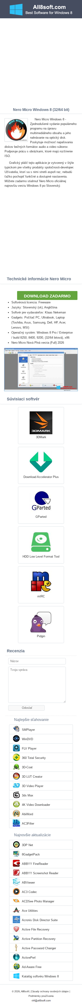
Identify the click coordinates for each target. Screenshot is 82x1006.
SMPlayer (28, 729)
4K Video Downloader (36, 804)
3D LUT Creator (32, 776)
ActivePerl (29, 957)
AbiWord (27, 814)
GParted (41, 516)
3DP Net (27, 845)
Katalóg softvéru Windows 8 (40, 976)
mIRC (41, 596)
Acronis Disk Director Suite (40, 920)
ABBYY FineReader (35, 864)
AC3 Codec (29, 892)
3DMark (41, 437)
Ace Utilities (30, 910)
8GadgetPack (31, 854)
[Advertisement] (41, 62)
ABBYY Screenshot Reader (40, 873)
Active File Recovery (35, 929)
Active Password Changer (39, 948)
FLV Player (29, 748)
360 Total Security (34, 758)
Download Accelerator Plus (41, 477)
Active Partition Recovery (39, 939)
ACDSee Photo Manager (38, 901)
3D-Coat (27, 767)
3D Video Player (32, 786)
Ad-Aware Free (31, 967)
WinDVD (27, 739)
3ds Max (27, 795)
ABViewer (28, 882)
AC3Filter (28, 823)
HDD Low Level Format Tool (41, 556)
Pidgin (41, 636)
